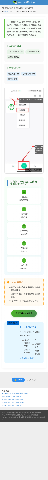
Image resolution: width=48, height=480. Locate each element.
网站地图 (38, 412)
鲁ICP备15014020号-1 (28, 412)
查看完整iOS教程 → (28, 358)
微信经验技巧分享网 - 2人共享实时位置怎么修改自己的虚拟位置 (24, 2)
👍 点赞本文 (18, 380)
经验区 (6, 12)
